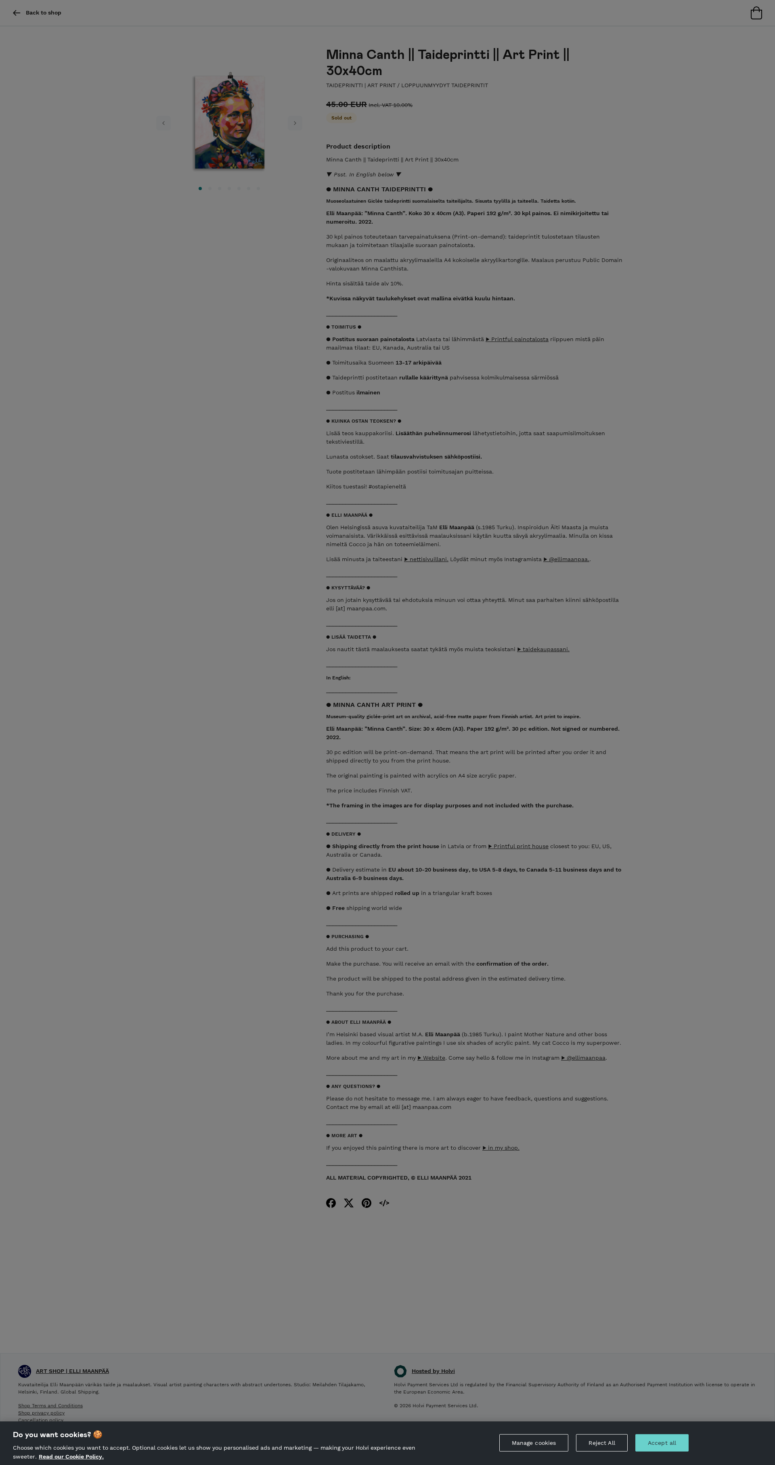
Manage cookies (534, 1443)
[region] (387, 1443)
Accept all (662, 1443)
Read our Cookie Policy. (71, 1456)
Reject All (602, 1443)
